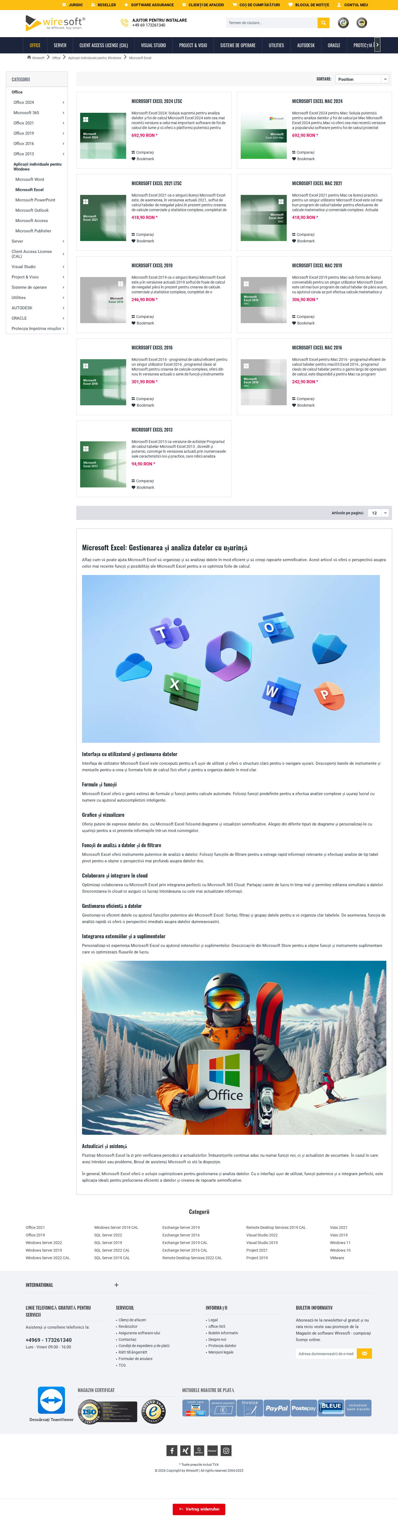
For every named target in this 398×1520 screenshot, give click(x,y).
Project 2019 (257, 1258)
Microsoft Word (29, 179)
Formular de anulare (135, 1359)
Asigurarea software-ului (139, 1333)
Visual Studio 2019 (262, 1243)
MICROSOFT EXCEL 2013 (152, 430)
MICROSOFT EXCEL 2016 (152, 348)
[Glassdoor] (199, 1450)
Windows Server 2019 (44, 1250)
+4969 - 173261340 (49, 1340)
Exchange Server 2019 (181, 1227)
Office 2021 (24, 123)
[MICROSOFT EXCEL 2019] (103, 300)
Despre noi (217, 1339)
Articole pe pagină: (348, 513)
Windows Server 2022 (44, 1243)
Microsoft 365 (26, 112)
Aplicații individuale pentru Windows (37, 167)
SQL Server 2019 (108, 1243)
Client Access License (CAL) (32, 254)
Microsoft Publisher (33, 231)
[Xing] (185, 1450)
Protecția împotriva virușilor (36, 328)
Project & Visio (25, 277)
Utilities (19, 297)
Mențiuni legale (220, 1352)
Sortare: (324, 79)
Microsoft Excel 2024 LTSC (157, 101)
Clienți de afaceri (132, 1320)
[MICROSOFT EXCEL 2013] (103, 464)
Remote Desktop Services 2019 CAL (276, 1227)
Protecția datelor (222, 1346)
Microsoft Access (31, 220)
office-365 (216, 1326)
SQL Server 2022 (108, 1235)
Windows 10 (340, 1250)
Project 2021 (257, 1250)
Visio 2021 (339, 1227)
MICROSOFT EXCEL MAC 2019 (317, 266)
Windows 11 (340, 1243)
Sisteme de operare (29, 287)
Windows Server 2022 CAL (48, 1258)
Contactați (127, 1339)
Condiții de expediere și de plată (144, 1346)
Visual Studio (24, 266)
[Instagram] (226, 1450)
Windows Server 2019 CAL (116, 1227)
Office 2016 (24, 143)
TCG (122, 1365)
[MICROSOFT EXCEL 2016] (103, 382)
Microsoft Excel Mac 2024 (317, 101)
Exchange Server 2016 (181, 1235)
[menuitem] (256, 5)
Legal (213, 1320)
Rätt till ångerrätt (133, 1352)
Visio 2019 (339, 1235)
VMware (337, 1258)
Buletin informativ (223, 1333)
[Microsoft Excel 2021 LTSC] (103, 218)
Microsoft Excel (29, 189)
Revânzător (128, 1326)
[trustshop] (153, 1412)
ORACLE (19, 318)
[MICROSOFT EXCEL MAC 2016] (264, 382)
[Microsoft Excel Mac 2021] (264, 218)
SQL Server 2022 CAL (112, 1250)
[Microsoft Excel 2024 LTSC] (103, 136)
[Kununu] (212, 1450)
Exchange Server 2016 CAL (185, 1250)
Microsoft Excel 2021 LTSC (157, 184)
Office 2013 (24, 154)
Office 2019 (24, 133)
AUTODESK (22, 308)
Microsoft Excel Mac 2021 (317, 184)
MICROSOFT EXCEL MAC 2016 (317, 348)
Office (17, 92)
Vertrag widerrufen (202, 1509)
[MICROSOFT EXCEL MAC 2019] (264, 300)
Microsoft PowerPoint (35, 200)
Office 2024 (24, 102)
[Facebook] (172, 1450)
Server (17, 241)
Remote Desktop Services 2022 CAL (192, 1258)
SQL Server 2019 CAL (112, 1258)
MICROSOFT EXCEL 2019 (152, 266)
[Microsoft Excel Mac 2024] (264, 136)
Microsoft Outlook (32, 210)
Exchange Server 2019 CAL (185, 1243)
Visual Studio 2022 (262, 1235)
